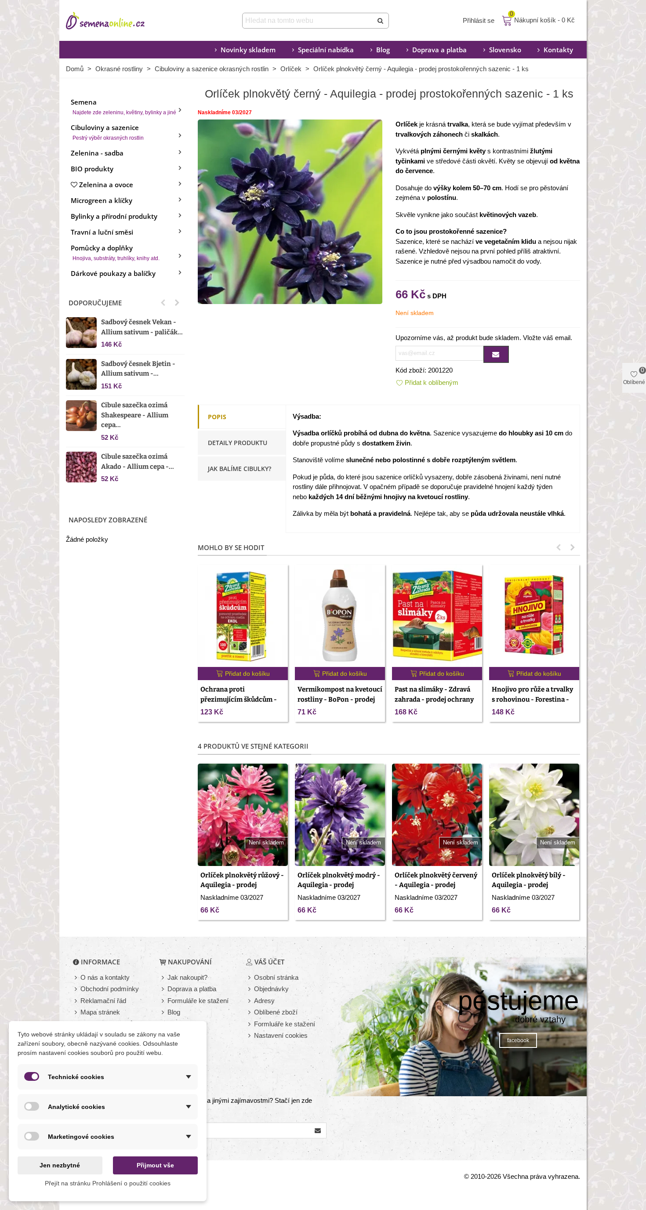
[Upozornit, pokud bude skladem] (496, 354)
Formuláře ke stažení (198, 1000)
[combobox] (308, 20)
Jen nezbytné (60, 1165)
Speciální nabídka (326, 49)
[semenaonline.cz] (118, 20)
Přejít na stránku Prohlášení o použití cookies (108, 1183)
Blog (383, 49)
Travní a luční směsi (102, 232)
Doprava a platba (439, 49)
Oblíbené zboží (276, 1012)
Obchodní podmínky (109, 989)
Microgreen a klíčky (101, 200)
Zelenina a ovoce (106, 184)
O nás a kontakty (105, 977)
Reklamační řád (103, 1000)
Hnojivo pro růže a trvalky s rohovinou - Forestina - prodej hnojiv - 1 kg (532, 699)
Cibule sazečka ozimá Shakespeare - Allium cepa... (134, 415)
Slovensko (505, 49)
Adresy (264, 1000)
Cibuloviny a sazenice (107, 132)
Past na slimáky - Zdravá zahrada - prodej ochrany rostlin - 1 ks (434, 699)
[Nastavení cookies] (250, 1036)
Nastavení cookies (281, 1035)
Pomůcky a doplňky (115, 252)
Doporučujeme (95, 302)
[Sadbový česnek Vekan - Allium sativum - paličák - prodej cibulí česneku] (81, 332)
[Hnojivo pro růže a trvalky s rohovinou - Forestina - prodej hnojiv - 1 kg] (534, 616)
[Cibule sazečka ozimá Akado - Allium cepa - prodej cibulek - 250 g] (81, 467)
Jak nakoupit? (187, 977)
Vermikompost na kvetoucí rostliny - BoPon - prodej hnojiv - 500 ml (340, 699)
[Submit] (381, 20)
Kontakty (558, 49)
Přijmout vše (155, 1165)
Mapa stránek (100, 1012)
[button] (163, 302)
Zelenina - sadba (97, 153)
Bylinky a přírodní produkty (114, 216)
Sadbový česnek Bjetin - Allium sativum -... (138, 369)
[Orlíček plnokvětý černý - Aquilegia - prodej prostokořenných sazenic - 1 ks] (290, 211)
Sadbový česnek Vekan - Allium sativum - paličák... (142, 327)
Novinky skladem (248, 49)
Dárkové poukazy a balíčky (113, 273)
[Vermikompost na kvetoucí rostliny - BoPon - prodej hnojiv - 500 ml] (340, 616)
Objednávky (271, 989)
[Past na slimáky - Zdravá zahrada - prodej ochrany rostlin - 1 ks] (437, 616)
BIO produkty (92, 168)
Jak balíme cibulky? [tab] (239, 468)
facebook (518, 1040)
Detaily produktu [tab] (237, 442)
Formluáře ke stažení (284, 1024)
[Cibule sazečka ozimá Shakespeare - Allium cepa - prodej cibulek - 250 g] (81, 415)
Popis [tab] (217, 417)
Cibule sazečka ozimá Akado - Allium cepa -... (137, 462)
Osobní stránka (276, 977)
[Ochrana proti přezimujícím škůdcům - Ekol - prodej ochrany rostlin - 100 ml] (243, 616)
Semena (123, 107)
